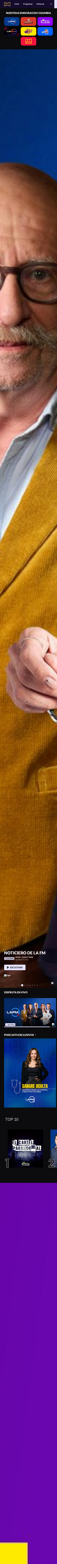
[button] (51, 4)
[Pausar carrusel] (52, 983)
